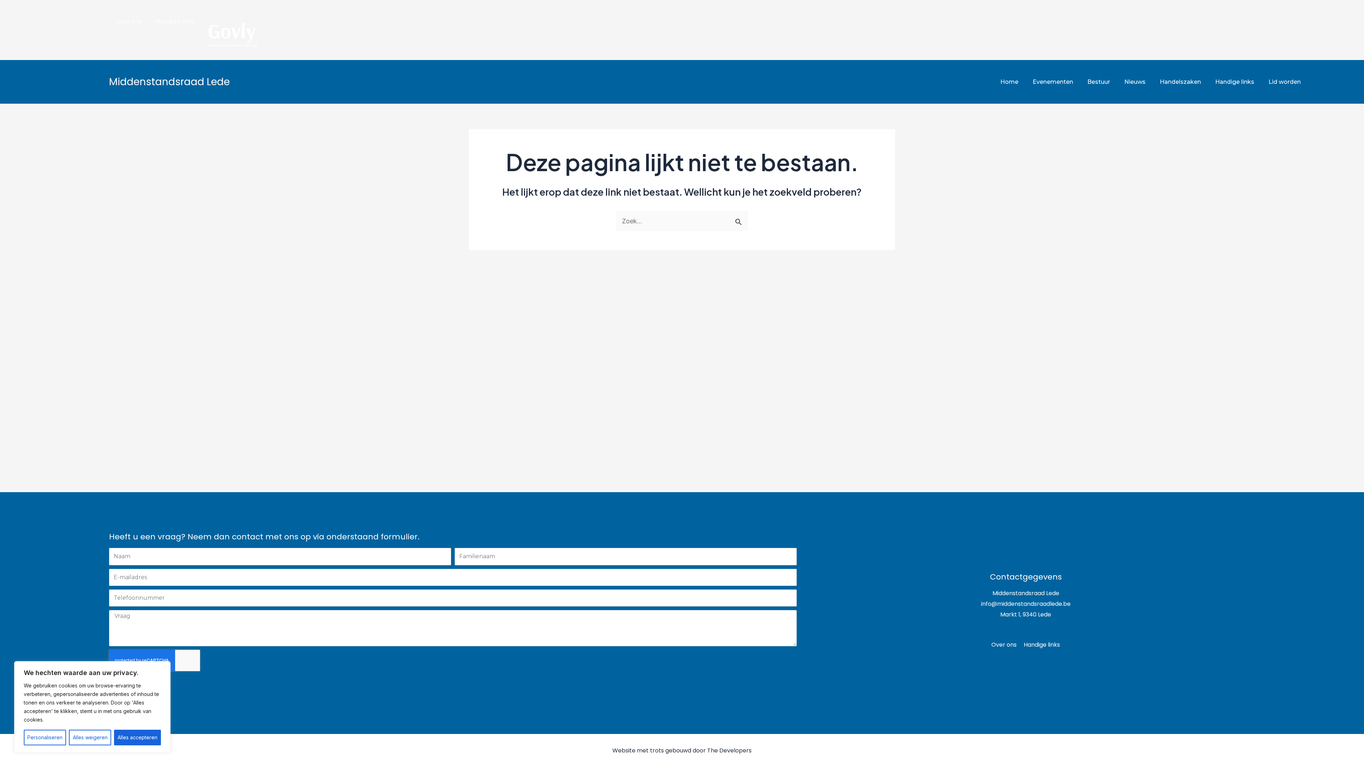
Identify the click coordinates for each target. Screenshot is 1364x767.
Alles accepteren (137, 737)
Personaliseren (45, 737)
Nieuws (1135, 81)
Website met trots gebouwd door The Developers (682, 750)
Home (1009, 81)
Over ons (129, 21)
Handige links (175, 21)
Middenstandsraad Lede (169, 82)
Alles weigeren (90, 737)
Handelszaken (1180, 81)
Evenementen (1053, 81)
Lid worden (1284, 81)
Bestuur (1098, 81)
